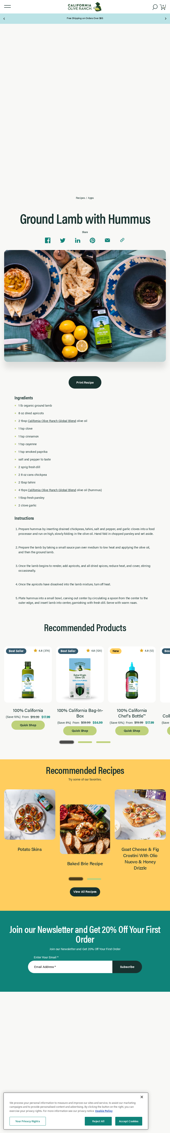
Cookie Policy (104, 1111)
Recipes (80, 198)
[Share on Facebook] (48, 240)
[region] (75, 1111)
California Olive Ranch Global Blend (52, 420)
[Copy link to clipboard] (122, 240)
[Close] (141, 1097)
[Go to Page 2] (85, 741)
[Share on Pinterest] (92, 240)
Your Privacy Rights (27, 1121)
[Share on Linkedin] (77, 240)
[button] (7, 6)
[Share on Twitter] (62, 240)
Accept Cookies (129, 1121)
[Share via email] (107, 240)
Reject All (98, 1121)
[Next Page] (165, 18)
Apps (91, 198)
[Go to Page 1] (67, 741)
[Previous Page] (4, 18)
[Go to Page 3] (103, 741)
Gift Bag (82, 17)
